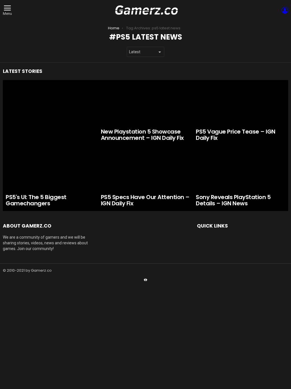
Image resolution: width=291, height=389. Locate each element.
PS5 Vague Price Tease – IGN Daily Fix (235, 135)
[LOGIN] (284, 10)
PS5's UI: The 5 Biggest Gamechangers (36, 200)
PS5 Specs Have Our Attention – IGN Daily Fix (145, 200)
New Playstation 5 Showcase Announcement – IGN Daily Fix (142, 135)
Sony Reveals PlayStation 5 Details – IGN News (233, 200)
